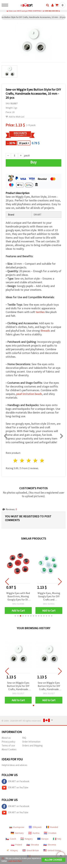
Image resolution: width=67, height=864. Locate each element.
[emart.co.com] (21, 5)
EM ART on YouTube (18, 787)
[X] (3, 858)
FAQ (24, 737)
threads (45, 330)
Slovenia (52, 844)
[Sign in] (52, 5)
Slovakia (35, 844)
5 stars (42, 460)
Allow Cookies (53, 859)
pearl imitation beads (29, 394)
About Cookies (9, 749)
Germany (19, 832)
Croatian (52, 832)
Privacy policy (8, 741)
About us (6, 737)
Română (54, 827)
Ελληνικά (37, 827)
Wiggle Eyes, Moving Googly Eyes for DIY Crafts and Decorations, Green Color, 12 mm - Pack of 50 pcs (49, 596)
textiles (40, 312)
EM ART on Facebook (18, 781)
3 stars (29, 460)
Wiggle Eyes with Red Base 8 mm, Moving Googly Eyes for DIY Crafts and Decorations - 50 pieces (18, 596)
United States (54, 850)
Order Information (31, 741)
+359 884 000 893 (51, 11)
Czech (13, 838)
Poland (18, 844)
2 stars (22, 460)
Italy (59, 838)
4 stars (35, 460)
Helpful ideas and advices (14, 765)
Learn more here (14, 861)
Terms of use (8, 745)
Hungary (29, 838)
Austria (36, 832)
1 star (15, 460)
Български (18, 827)
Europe (44, 838)
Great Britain (33, 850)
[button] (15, 615)
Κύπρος (14, 850)
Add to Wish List (16, 117)
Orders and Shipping (32, 745)
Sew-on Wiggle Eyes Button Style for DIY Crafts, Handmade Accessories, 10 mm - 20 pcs (18, 686)
